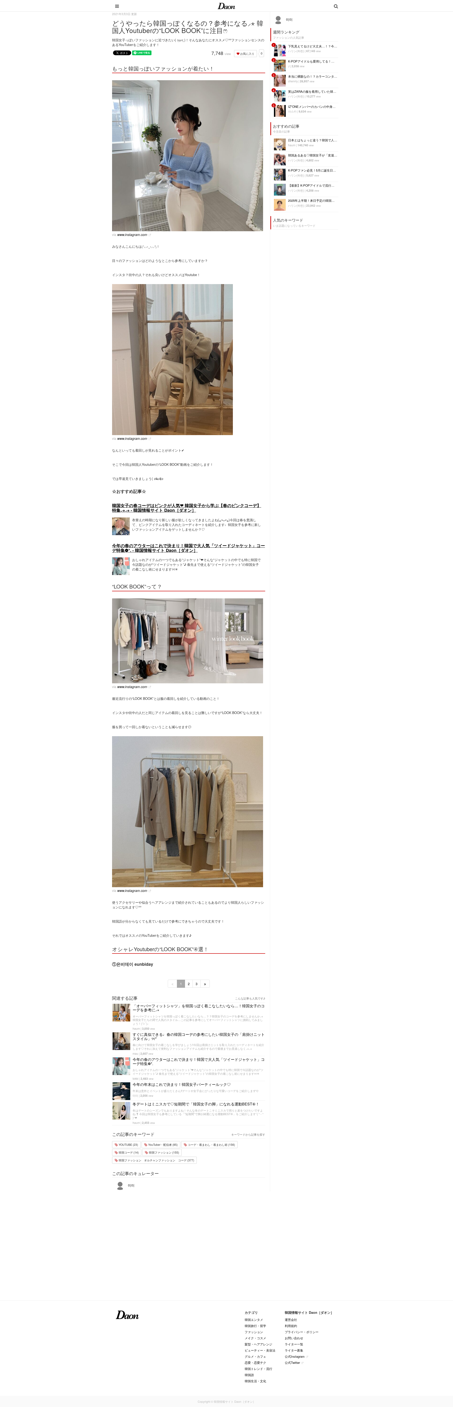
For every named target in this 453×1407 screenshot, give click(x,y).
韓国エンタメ (254, 1319)
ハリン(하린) (296, 51)
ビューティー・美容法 (260, 1350)
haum (136, 1028)
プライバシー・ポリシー (302, 1332)
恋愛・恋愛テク (255, 1362)
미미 (135, 1095)
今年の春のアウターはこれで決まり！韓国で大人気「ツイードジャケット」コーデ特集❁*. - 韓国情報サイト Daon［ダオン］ (188, 547)
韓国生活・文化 (255, 1381)
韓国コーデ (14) (128, 1152)
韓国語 (249, 1375)
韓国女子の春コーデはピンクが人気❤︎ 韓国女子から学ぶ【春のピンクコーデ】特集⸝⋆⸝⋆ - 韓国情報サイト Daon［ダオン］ (186, 507)
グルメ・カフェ (255, 1356)
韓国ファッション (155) (163, 1152)
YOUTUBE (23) (128, 1144)
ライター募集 (294, 1350)
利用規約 (291, 1325)
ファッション (254, 1332)
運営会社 (291, 1319)
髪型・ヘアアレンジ (258, 1344)
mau (135, 1053)
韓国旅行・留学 (255, 1325)
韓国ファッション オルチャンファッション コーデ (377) (156, 1160)
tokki (135, 1078)
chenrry (293, 81)
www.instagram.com (132, 234)
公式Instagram (295, 1356)
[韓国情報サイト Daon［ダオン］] (226, 6)
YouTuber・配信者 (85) (162, 1144)
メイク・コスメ (255, 1338)
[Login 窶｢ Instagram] (188, 155)
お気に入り (246, 53)
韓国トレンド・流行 (258, 1368)
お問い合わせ (294, 1338)
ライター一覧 (294, 1344)
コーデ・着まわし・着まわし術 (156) (211, 1144)
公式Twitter (292, 1362)
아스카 (292, 111)
